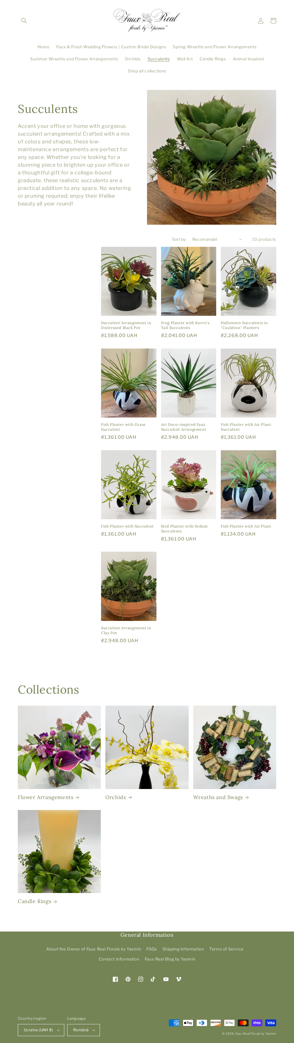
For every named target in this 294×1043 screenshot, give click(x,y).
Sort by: (179, 239)
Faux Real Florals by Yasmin (255, 1033)
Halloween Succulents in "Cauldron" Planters (244, 325)
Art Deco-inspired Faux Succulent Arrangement (183, 427)
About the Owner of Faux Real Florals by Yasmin (93, 948)
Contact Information (119, 959)
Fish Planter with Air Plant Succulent (246, 427)
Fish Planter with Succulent (127, 526)
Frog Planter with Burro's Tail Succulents (185, 325)
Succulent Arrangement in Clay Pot (126, 630)
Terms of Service (226, 948)
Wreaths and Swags (218, 797)
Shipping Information (183, 948)
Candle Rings (34, 901)
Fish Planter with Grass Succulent (123, 427)
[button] (24, 20)
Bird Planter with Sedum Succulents (184, 529)
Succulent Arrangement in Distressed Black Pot (126, 325)
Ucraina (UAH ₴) (38, 1029)
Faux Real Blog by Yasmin (170, 959)
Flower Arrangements (45, 797)
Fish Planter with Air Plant (246, 526)
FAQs (151, 948)
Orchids (115, 797)
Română (80, 1029)
